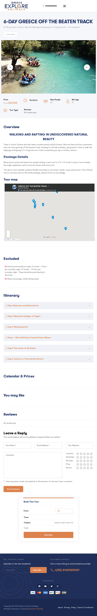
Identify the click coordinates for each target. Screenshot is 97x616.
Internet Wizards (36, 609)
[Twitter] (51, 586)
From (6, 103)
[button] (64, 6)
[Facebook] (39, 586)
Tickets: (27, 523)
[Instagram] (57, 586)
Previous (10, 67)
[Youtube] (45, 586)
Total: (26, 528)
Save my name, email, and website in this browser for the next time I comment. (39, 481)
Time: (26, 517)
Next (87, 67)
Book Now (48, 535)
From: (26, 511)
